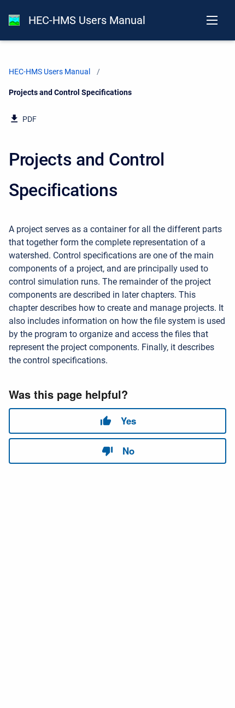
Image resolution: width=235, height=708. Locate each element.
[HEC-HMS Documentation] (14, 20)
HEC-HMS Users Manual (86, 20)
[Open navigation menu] (212, 20)
